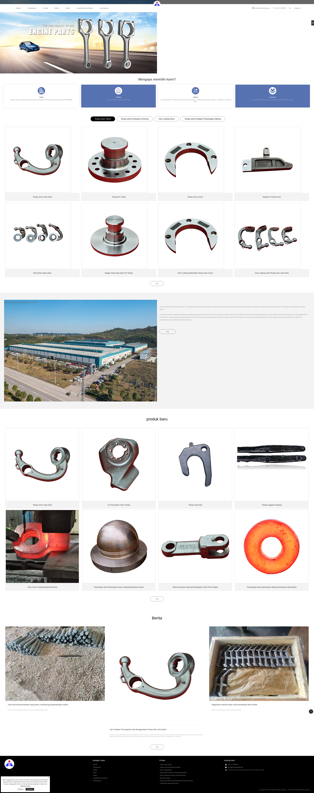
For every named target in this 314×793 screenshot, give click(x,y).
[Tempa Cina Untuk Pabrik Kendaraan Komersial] (78, 36)
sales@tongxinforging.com (262, 8)
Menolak (20, 789)
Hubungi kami (104, 8)
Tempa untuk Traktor (103, 119)
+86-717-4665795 (281, 8)
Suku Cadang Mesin (167, 119)
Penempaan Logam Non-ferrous (169, 783)
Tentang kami (32, 8)
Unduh (67, 8)
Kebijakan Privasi (25, 786)
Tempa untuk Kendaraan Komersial (135, 119)
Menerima (29, 789)
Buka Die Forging (165, 778)
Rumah (18, 8)
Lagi (157, 283)
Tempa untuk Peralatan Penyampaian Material (203, 119)
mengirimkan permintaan (85, 8)
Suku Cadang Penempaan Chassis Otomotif (173, 775)
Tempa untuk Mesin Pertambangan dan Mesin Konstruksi (176, 780)
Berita (57, 8)
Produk (45, 8)
